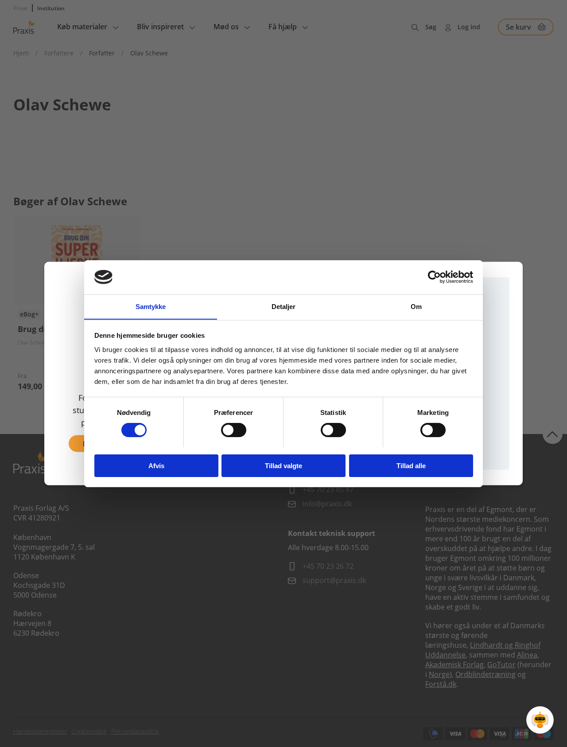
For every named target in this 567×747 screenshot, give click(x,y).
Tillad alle (411, 465)
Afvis (156, 465)
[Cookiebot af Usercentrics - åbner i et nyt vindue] (434, 277)
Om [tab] (416, 306)
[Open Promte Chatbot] (540, 720)
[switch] (233, 430)
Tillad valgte (283, 465)
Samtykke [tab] (151, 306)
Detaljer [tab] (284, 306)
